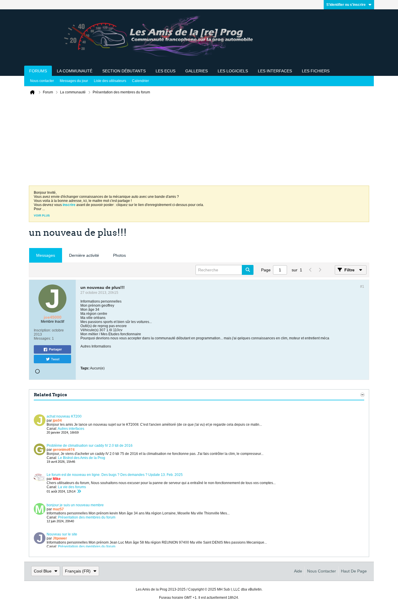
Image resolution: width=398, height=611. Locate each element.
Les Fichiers (316, 71)
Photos (119, 255)
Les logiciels (233, 71)
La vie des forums (72, 487)
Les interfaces (275, 71)
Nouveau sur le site (62, 534)
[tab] (45, 255)
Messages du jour (74, 81)
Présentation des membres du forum (86, 517)
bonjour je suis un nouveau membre (75, 505)
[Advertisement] (199, 142)
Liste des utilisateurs (110, 81)
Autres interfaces (71, 429)
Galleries (196, 71)
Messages (45, 255)
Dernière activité (84, 255)
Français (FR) (78, 571)
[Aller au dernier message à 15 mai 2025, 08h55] (79, 491)
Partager (55, 349)
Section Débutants (124, 71)
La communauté (74, 71)
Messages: (42, 338)
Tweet (55, 359)
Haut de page (354, 571)
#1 (362, 286)
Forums (38, 71)
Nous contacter (42, 81)
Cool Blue (43, 571)
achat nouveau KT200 (64, 416)
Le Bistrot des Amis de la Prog (81, 458)
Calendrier (140, 81)
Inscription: (42, 330)
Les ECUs (165, 71)
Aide (298, 571)
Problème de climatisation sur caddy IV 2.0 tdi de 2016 (90, 446)
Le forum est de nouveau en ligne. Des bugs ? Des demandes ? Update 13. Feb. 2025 (115, 475)
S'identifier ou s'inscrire (346, 5)
